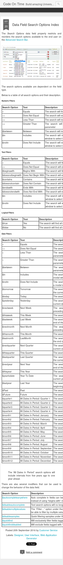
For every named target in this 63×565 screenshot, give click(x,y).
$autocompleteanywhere (14, 497)
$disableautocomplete (13, 504)
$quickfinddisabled (11, 524)
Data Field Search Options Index (35, 24)
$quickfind (7, 520)
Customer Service (48, 530)
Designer (18, 535)
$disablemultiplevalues (13, 509)
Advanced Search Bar (16, 39)
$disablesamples (10, 516)
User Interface (32, 535)
